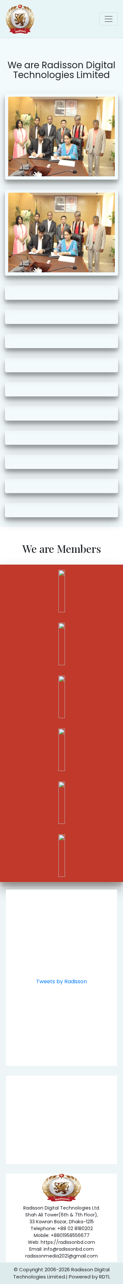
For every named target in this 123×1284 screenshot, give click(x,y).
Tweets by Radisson (61, 981)
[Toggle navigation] (108, 18)
